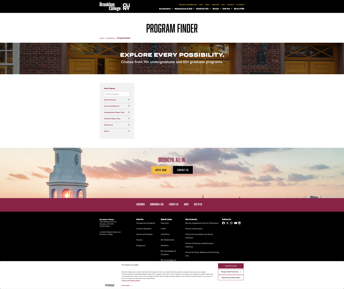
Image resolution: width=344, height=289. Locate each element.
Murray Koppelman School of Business (202, 223)
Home (102, 38)
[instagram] (231, 223)
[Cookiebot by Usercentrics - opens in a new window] (110, 285)
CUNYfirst (165, 234)
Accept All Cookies (231, 266)
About (215, 8)
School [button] (106, 131)
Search (241, 5)
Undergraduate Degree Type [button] (114, 112)
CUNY (163, 228)
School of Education (193, 228)
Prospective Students (145, 223)
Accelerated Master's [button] (112, 106)
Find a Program (109, 88)
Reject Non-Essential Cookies (231, 277)
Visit (201, 5)
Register (215, 5)
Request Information (188, 5)
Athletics (165, 245)
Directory (165, 223)
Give (223, 5)
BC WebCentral (167, 240)
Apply (207, 5)
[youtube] (235, 223)
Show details (126, 285)
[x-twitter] (227, 223)
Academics (165, 8)
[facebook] (223, 223)
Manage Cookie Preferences (230, 271)
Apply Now (161, 170)
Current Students (143, 228)
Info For (226, 8)
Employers (140, 245)
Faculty (139, 240)
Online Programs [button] (110, 100)
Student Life (202, 8)
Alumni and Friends (144, 234)
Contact (230, 5)
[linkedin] (239, 223)
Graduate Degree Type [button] (112, 118)
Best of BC (239, 8)
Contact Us (183, 170)
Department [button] (108, 125)
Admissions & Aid (183, 8)
